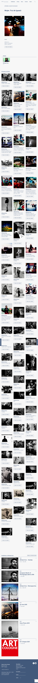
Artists (18, 1)
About (30, 1)
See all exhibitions (32, 555)
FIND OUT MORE (17, 87)
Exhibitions (13, 1)
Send (17, 677)
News (22, 1)
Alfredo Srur (7, 42)
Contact (26, 1)
